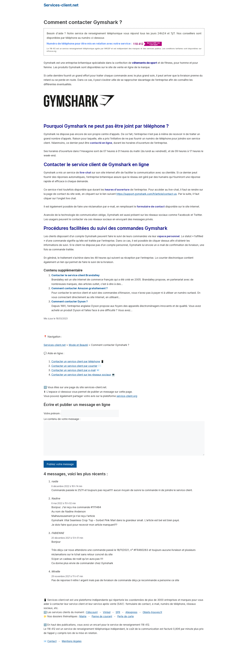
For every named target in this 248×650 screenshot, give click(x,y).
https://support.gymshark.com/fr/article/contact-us (146, 193)
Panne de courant (102, 616)
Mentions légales (72, 641)
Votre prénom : (52, 413)
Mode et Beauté (78, 344)
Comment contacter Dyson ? (69, 301)
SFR (118, 612)
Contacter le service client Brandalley (75, 275)
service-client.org (127, 396)
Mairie (82, 616)
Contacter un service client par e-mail (73, 370)
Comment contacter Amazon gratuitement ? (79, 288)
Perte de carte (125, 616)
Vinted (106, 612)
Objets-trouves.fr (152, 612)
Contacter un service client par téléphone (75, 361)
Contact (52, 641)
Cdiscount (92, 612)
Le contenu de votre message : (62, 418)
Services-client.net (61, 5)
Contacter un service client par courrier (74, 365)
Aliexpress (131, 612)
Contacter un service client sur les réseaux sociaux (81, 374)
